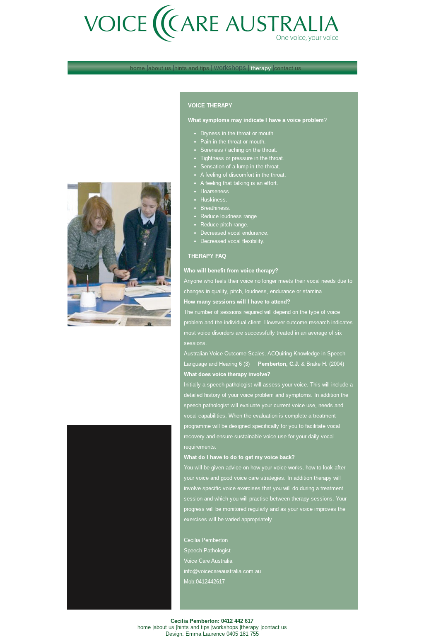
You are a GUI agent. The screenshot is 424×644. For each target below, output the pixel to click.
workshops (226, 627)
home (137, 68)
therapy (261, 68)
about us (159, 68)
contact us (287, 68)
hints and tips (191, 68)
